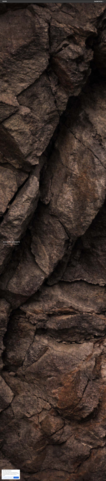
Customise (5, 477)
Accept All (16, 477)
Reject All (10, 477)
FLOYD (4, 1)
